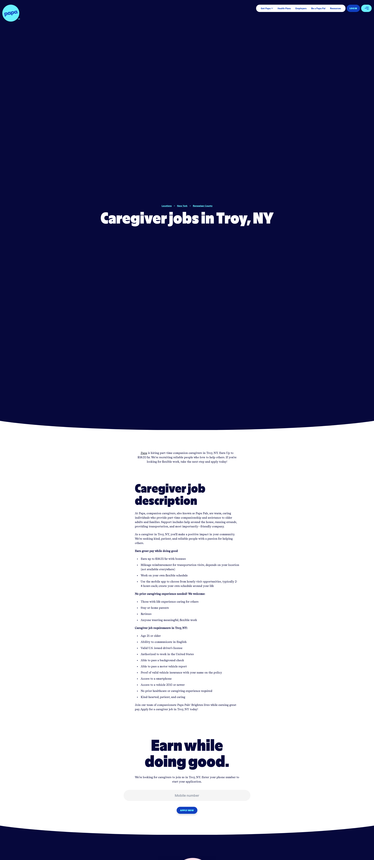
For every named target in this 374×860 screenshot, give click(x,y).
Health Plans (284, 8)
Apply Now (187, 810)
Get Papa (266, 8)
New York (182, 205)
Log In (353, 8)
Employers (301, 8)
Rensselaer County (202, 205)
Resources (335, 8)
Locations (167, 205)
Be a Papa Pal (318, 8)
